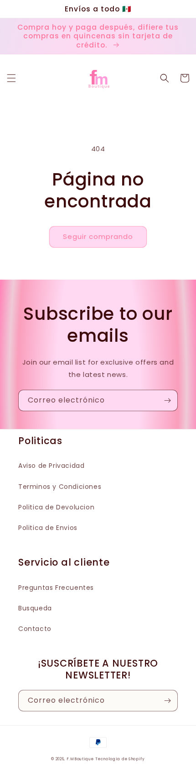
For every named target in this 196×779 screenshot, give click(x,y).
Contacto (35, 628)
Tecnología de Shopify (120, 759)
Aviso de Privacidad (51, 465)
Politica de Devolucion (56, 507)
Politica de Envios (47, 527)
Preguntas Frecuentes (56, 587)
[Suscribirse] (167, 400)
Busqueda (35, 608)
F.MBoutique (80, 759)
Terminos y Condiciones (59, 486)
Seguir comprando (98, 236)
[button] (11, 78)
